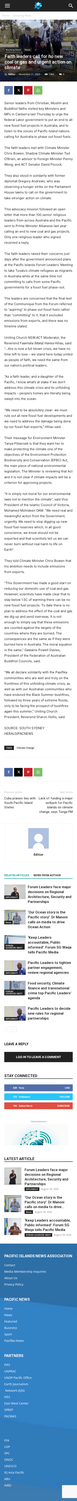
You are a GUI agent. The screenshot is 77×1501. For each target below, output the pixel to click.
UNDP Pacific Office (18, 1378)
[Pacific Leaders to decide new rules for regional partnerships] (15, 1013)
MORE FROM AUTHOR (47, 875)
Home (5, 15)
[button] (7, 6)
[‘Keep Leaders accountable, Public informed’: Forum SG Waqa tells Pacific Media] (15, 942)
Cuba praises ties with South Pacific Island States (20, 802)
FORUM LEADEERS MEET (14, 946)
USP (7, 1447)
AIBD (7, 1485)
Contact (9, 1265)
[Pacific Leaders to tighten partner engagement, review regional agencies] (15, 967)
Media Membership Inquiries (25, 1271)
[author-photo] (38, 848)
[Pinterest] (28, 90)
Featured (10, 1321)
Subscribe (63, 1105)
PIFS (7, 1365)
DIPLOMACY (12, 897)
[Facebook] (8, 90)
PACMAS (10, 1416)
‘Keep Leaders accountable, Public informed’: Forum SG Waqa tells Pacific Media (48, 1225)
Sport (8, 1334)
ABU (7, 1479)
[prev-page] (7, 1029)
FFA (6, 1440)
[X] (18, 90)
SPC (7, 1453)
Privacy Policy (13, 1284)
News (27, 49)
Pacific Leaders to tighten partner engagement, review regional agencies (49, 968)
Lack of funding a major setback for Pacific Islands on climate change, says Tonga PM (56, 805)
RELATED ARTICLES (16, 875)
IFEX (7, 1397)
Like (67, 1087)
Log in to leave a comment (38, 1057)
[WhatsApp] (38, 90)
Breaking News (22, 15)
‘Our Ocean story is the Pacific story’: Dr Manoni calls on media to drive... (44, 1202)
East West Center (16, 1403)
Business (10, 1328)
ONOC (8, 1460)
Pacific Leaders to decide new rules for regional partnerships (49, 1013)
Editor (11, 74)
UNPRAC (10, 1371)
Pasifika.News (14, 1341)
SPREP (8, 1410)
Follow (65, 1096)
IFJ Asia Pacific (14, 1472)
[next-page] (13, 1029)
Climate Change (25, 747)
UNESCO (10, 1466)
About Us (10, 1278)
